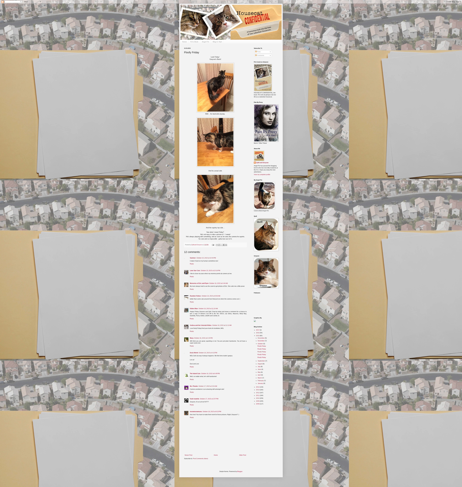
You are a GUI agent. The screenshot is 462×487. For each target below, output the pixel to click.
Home (184, 42)
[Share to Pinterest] (226, 245)
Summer (193, 258)
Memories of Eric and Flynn (199, 283)
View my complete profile (262, 174)
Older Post (242, 455)
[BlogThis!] (219, 245)
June (259, 369)
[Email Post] (213, 244)
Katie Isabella (194, 399)
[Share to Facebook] (224, 245)
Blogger (239, 471)
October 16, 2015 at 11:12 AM (221, 325)
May (259, 372)
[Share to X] (221, 245)
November (261, 341)
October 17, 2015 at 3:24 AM (208, 386)
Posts (259, 52)
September (261, 361)
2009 (258, 401)
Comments (260, 55)
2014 (258, 387)
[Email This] (217, 245)
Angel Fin (205, 42)
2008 (258, 404)
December (261, 338)
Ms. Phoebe (194, 386)
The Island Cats (195, 373)
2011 (258, 395)
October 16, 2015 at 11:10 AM (208, 308)
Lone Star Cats (195, 270)
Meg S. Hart (217, 42)
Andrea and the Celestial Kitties (201, 325)
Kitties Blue (194, 308)
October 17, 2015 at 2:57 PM (209, 399)
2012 (258, 393)
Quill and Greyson (262, 162)
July (259, 366)
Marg (191, 338)
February (261, 380)
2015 (258, 335)
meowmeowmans (196, 411)
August (260, 364)
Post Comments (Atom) (200, 458)
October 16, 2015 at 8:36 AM (211, 296)
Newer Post (188, 455)
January (260, 383)
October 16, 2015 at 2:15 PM (203, 338)
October (260, 344)
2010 (258, 398)
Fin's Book (194, 42)
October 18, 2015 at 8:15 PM (212, 411)
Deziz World (194, 353)
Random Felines (195, 296)
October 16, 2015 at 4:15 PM (208, 353)
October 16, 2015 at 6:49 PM (210, 373)
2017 (258, 330)
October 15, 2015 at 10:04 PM (206, 258)
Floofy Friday (261, 346)
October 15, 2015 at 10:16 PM (210, 270)
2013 (258, 390)
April (259, 375)
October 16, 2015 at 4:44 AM (218, 283)
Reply (192, 264)
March (260, 378)
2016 (258, 333)
